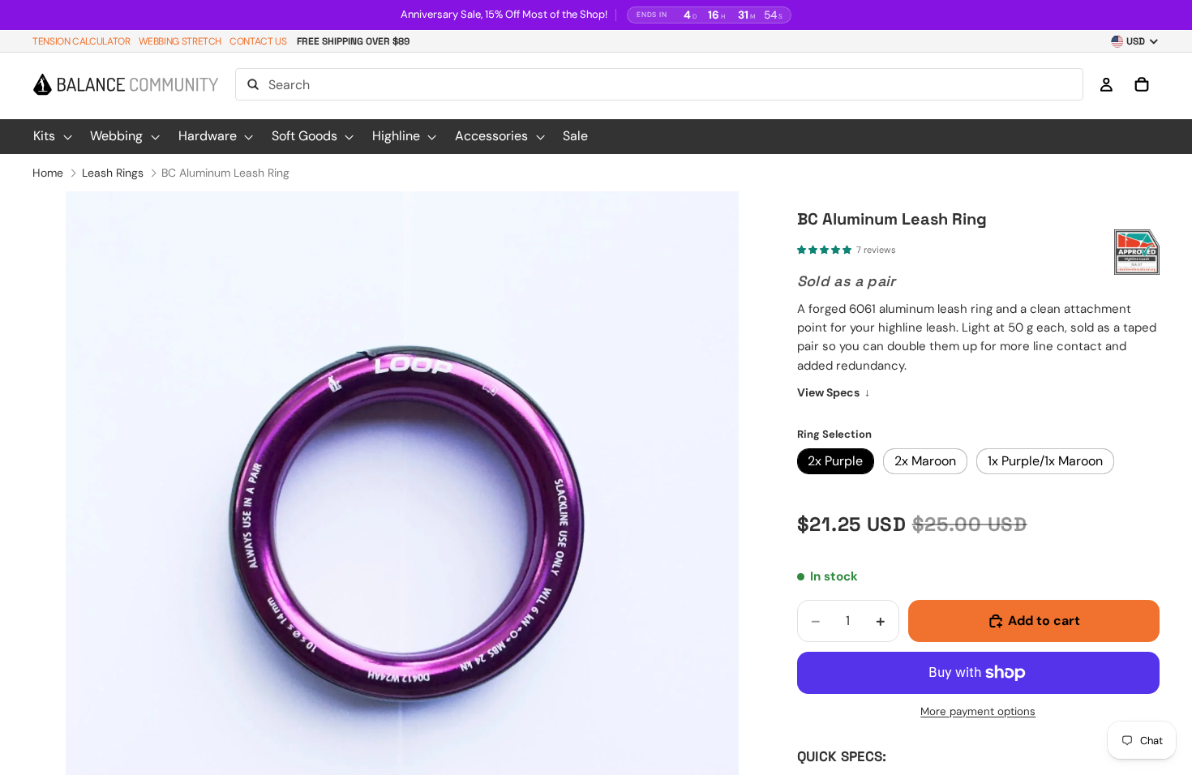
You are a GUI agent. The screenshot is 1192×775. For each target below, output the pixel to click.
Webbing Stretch (180, 41)
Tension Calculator (81, 41)
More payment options (977, 711)
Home (47, 172)
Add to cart (1044, 620)
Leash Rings (113, 172)
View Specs (833, 392)
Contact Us (257, 41)
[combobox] (659, 85)
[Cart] (1142, 85)
